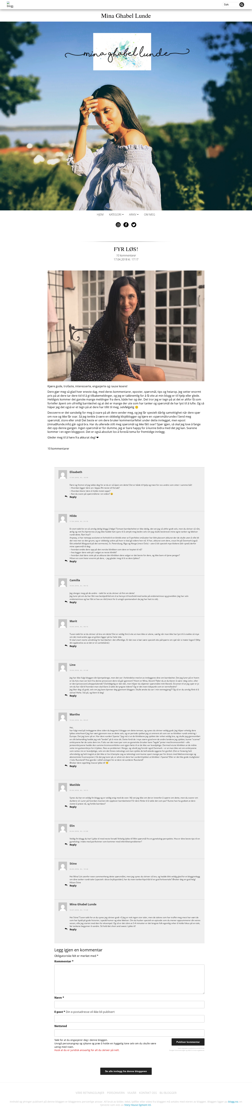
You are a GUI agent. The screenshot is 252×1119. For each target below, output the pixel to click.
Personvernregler (180, 1050)
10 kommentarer (126, 255)
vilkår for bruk (192, 1050)
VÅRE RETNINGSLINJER (90, 1093)
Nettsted (60, 1026)
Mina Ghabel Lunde (126, 15)
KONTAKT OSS (148, 1093)
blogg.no (233, 1101)
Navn (59, 997)
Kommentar (64, 961)
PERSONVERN (116, 1093)
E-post (84, 1012)
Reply (73, 497)
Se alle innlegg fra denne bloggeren (126, 1071)
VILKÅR (131, 1093)
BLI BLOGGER (168, 1093)
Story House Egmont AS (137, 1105)
